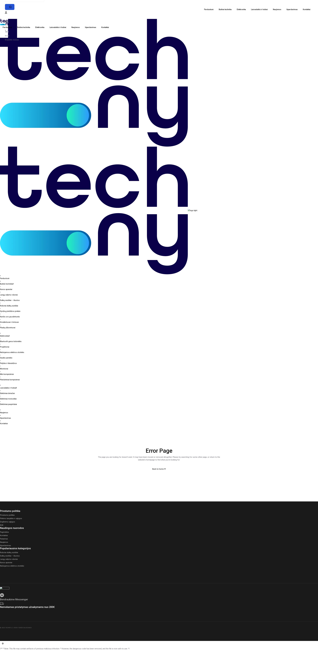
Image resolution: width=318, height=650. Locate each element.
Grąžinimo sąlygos (7, 522)
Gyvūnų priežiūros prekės (10, 311)
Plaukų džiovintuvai (7, 327)
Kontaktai (4, 423)
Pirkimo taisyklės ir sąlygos (11, 518)
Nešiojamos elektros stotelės (12, 352)
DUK (1, 525)
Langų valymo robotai (9, 295)
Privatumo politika (7, 515)
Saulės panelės (6, 358)
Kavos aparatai (6, 289)
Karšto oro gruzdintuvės (10, 317)
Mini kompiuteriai (7, 374)
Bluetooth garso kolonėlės (10, 341)
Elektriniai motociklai (8, 399)
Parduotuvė (4, 278)
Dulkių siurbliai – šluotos (10, 300)
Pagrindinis (4, 532)
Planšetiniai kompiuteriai (10, 380)
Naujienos (4, 412)
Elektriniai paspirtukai (8, 404)
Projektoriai (4, 347)
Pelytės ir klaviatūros (8, 363)
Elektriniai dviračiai (7, 393)
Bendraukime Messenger (14, 599)
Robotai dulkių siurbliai (9, 306)
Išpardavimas (5, 418)
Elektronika (4, 336)
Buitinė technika (6, 284)
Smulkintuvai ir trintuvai (9, 322)
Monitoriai (4, 369)
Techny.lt (9, 628)
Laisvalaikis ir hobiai (8, 388)
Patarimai (4, 539)
